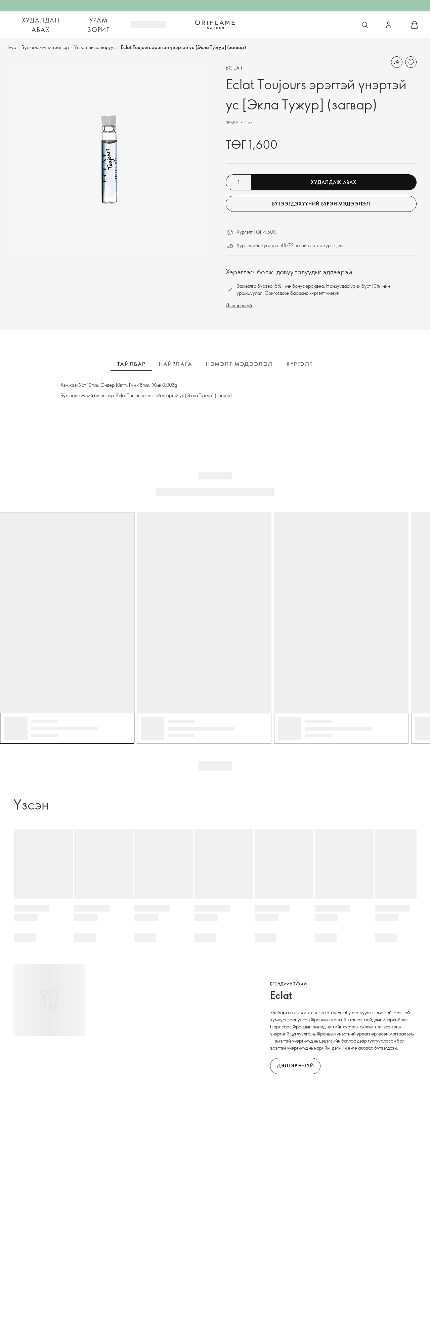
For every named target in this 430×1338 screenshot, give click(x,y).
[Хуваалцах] (396, 62)
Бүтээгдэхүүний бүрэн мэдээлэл (321, 203)
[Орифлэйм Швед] (215, 24)
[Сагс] (414, 25)
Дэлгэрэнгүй (239, 305)
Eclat (234, 67)
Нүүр (10, 47)
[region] (108, 159)
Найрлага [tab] (175, 364)
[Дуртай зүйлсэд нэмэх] (411, 62)
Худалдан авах (41, 25)
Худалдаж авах (333, 182)
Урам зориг (98, 25)
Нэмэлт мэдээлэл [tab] (239, 364)
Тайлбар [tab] (131, 364)
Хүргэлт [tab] (299, 364)
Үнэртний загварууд (95, 47)
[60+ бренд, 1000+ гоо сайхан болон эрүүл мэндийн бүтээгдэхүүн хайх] (365, 25)
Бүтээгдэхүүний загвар (45, 47)
